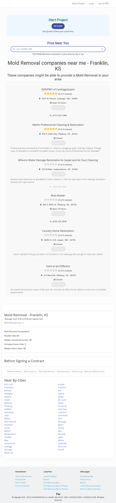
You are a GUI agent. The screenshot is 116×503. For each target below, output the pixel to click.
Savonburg (8, 412)
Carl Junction (9, 443)
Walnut (7, 418)
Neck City (62, 446)
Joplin (60, 437)
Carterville (62, 443)
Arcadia (61, 384)
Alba (6, 440)
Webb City (8, 452)
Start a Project (78, 3)
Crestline (62, 387)
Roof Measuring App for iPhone (55, 486)
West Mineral (10, 421)
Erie (59, 390)
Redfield (7, 409)
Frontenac (62, 406)
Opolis (61, 403)
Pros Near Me (20, 480)
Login (91, 3)
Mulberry (8, 403)
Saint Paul (62, 409)
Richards (61, 434)
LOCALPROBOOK (22, 3)
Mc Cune (62, 399)
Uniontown (63, 415)
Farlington (8, 393)
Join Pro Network (50, 476)
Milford (7, 431)
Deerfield (8, 424)
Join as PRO (103, 3)
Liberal (61, 427)
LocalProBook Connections (90, 486)
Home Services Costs (23, 476)
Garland (7, 396)
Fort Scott (8, 384)
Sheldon (7, 437)
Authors (83, 483)
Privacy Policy (85, 480)
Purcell (61, 449)
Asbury (61, 440)
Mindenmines (10, 434)
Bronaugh (62, 421)
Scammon (62, 412)
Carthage (8, 446)
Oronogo (8, 449)
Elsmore (7, 390)
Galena (61, 393)
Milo (60, 431)
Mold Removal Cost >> (14, 322)
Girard (60, 396)
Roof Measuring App (51, 483)
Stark (6, 415)
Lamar (7, 427)
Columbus (8, 387)
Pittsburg (8, 406)
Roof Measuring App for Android (56, 489)
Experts (46, 480)
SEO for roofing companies (90, 489)
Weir (60, 418)
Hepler (7, 399)
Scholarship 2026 (86, 476)
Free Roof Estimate (22, 486)
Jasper (60, 424)
